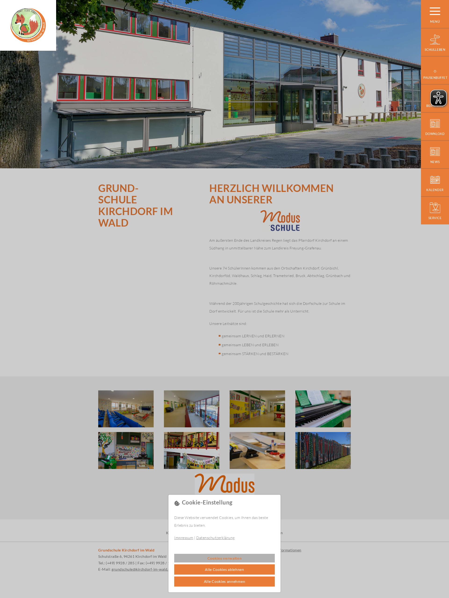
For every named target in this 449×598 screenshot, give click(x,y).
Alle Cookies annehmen (224, 581)
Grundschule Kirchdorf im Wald (28, 25)
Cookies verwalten (224, 558)
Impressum (183, 537)
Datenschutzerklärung (215, 537)
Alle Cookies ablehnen (224, 569)
